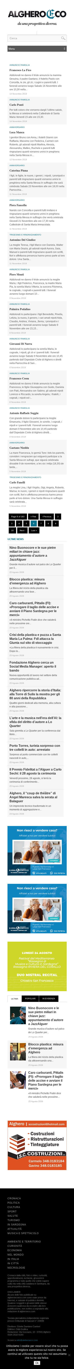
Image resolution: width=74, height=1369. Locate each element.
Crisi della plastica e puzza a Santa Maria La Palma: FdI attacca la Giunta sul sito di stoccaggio (35, 638)
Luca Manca (16, 132)
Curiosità (14, 1246)
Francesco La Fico (20, 70)
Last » (34, 530)
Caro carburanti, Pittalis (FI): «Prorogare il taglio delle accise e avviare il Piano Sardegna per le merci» (34, 609)
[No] (69, 1355)
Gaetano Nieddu (19, 448)
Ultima (14, 999)
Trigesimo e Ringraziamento (25, 235)
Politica (13, 1202)
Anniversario (17, 127)
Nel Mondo (15, 1254)
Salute (12, 1216)
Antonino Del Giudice (22, 240)
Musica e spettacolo (23, 1233)
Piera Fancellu (18, 205)
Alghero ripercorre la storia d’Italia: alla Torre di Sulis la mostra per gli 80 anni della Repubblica (35, 694)
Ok (37, 1362)
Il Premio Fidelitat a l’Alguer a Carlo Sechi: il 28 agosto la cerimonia (35, 771)
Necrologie (16, 1267)
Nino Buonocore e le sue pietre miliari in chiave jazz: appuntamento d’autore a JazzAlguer (32, 553)
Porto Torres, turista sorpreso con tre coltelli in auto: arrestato (34, 747)
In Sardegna (16, 1224)
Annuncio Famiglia (19, 65)
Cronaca (14, 1198)
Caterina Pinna (18, 170)
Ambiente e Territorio (24, 1241)
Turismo (13, 1220)
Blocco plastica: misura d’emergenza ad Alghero (27, 581)
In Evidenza (48, 998)
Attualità (14, 1229)
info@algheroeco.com (27, 1340)
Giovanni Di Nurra (20, 344)
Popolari (30, 998)
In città (13, 1263)
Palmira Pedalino (19, 309)
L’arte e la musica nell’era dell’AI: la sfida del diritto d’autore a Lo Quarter (35, 722)
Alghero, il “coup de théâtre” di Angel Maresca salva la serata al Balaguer (33, 797)
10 (12, 530)
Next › (22, 530)
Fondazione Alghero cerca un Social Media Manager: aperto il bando (32, 666)
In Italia (13, 1259)
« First (33, 516)
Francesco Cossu (19, 378)
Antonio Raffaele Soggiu (23, 413)
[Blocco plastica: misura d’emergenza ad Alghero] (18, 1059)
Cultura (13, 1207)
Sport (12, 1211)
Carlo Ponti (16, 105)
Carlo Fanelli (17, 482)
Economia (14, 1250)
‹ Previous (46, 516)
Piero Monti (16, 274)
